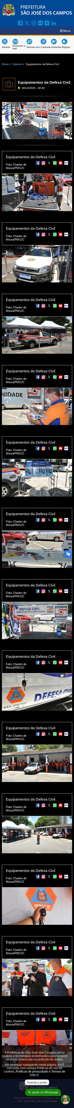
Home (5, 64)
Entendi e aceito (37, 1082)
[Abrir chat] (65, 1099)
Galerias (17, 64)
